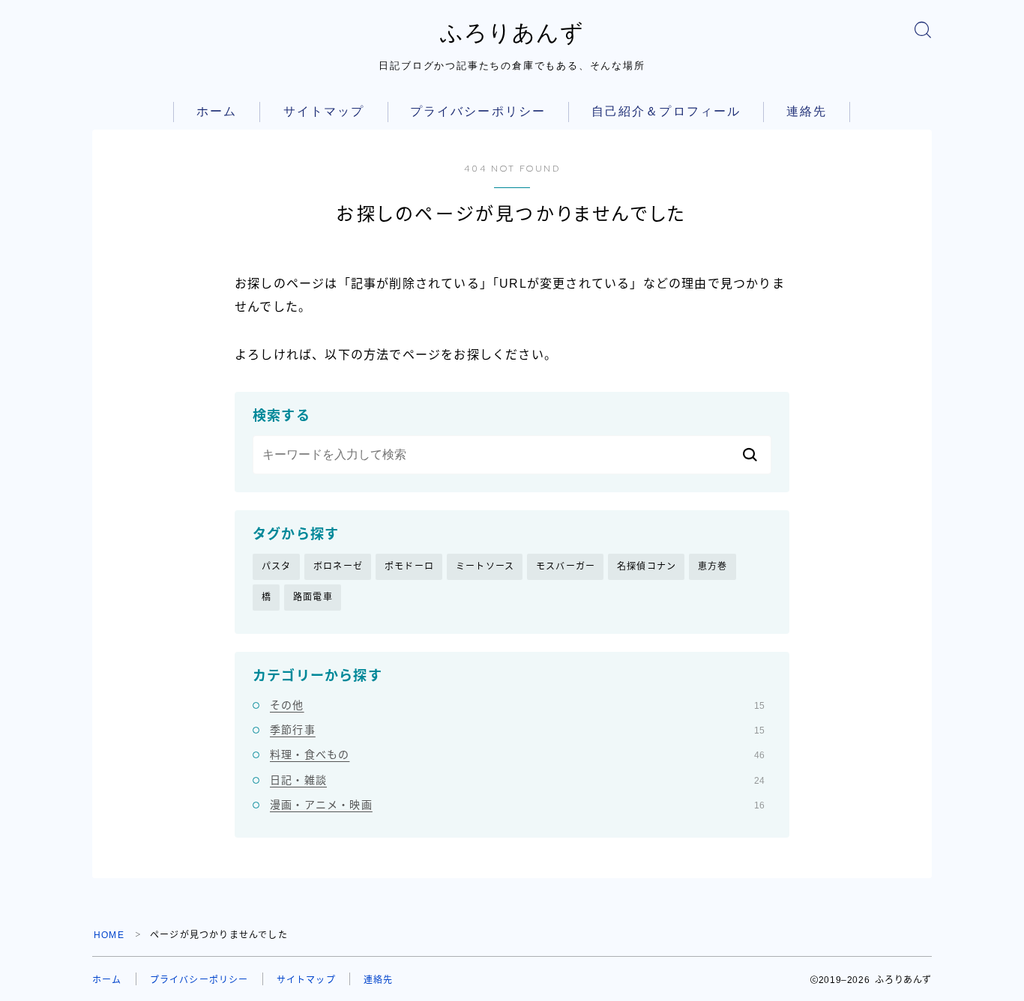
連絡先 (806, 111)
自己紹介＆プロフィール (666, 111)
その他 (517, 705)
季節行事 (517, 730)
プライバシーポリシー (478, 111)
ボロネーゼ (338, 566)
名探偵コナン (646, 566)
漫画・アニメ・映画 (517, 805)
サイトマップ (324, 111)
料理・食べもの (517, 754)
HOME (109, 935)
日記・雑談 (517, 780)
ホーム (216, 111)
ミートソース (485, 566)
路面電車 (313, 597)
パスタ (277, 566)
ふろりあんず (512, 32)
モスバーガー (565, 566)
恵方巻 (713, 566)
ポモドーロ (409, 566)
